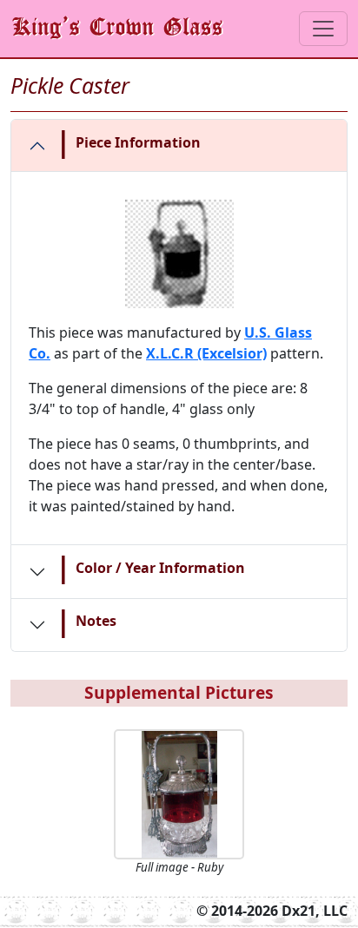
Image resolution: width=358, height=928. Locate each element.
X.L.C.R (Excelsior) (206, 353)
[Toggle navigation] (323, 28)
